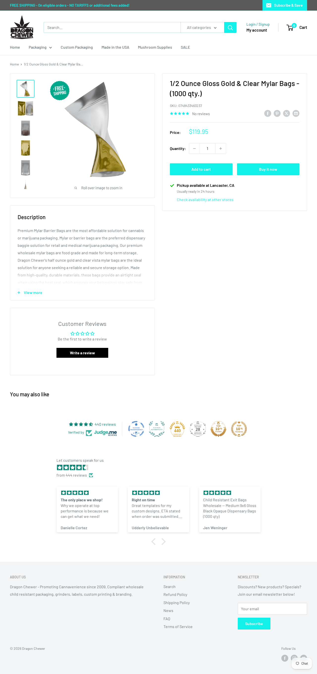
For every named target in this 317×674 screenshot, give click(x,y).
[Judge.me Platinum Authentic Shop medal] (157, 429)
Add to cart (201, 169)
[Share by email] (295, 113)
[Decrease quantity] (194, 148)
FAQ (166, 618)
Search (169, 586)
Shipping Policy (176, 602)
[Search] (230, 27)
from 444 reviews (71, 475)
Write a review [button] (82, 352)
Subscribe (254, 623)
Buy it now (268, 169)
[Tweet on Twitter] (286, 113)
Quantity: (178, 148)
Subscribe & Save (288, 5)
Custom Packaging (77, 47)
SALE (185, 47)
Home (15, 47)
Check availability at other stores (205, 199)
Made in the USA (115, 47)
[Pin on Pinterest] (277, 113)
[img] (160, 467)
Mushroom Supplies (155, 47)
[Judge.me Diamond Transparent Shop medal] (136, 429)
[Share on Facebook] (267, 113)
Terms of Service (178, 626)
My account (256, 29)
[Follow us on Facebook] (284, 658)
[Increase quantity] (220, 148)
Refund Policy (175, 594)
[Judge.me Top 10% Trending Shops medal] (239, 429)
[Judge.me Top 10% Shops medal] (218, 429)
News (168, 610)
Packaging (38, 47)
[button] (154, 541)
